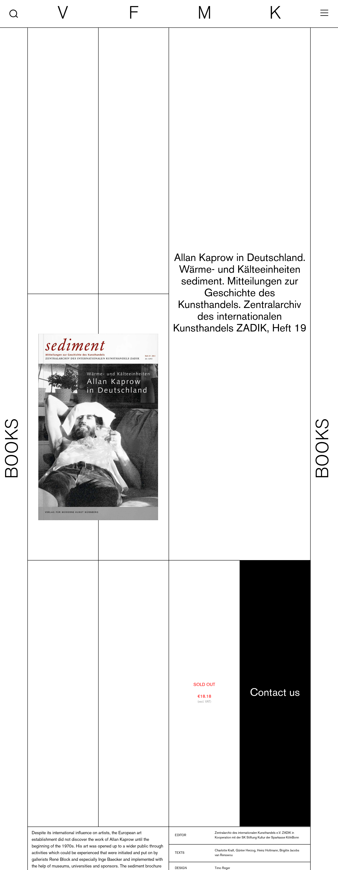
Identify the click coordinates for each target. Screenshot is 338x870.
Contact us (275, 693)
